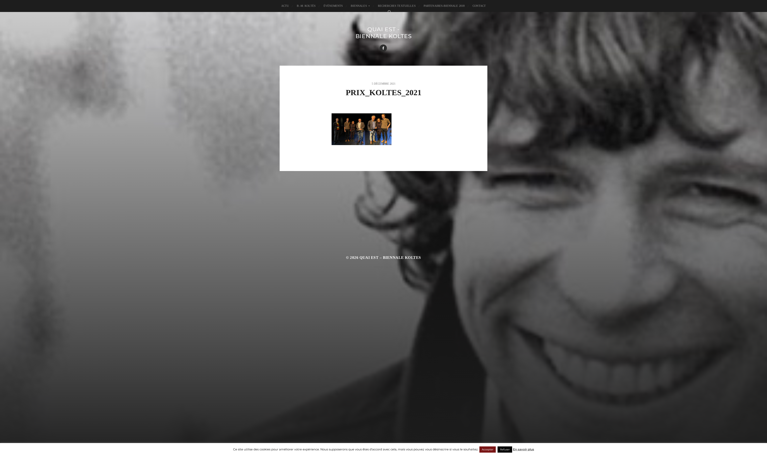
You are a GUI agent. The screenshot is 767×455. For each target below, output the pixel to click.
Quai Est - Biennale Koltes (384, 33)
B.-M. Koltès (306, 5)
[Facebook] (383, 48)
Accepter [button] (487, 449)
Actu (285, 5)
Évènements (333, 5)
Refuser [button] (505, 449)
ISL (391, 267)
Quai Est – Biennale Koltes (390, 257)
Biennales (359, 5)
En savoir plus (523, 449)
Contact (479, 5)
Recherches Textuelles (397, 5)
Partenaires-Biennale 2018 (444, 5)
